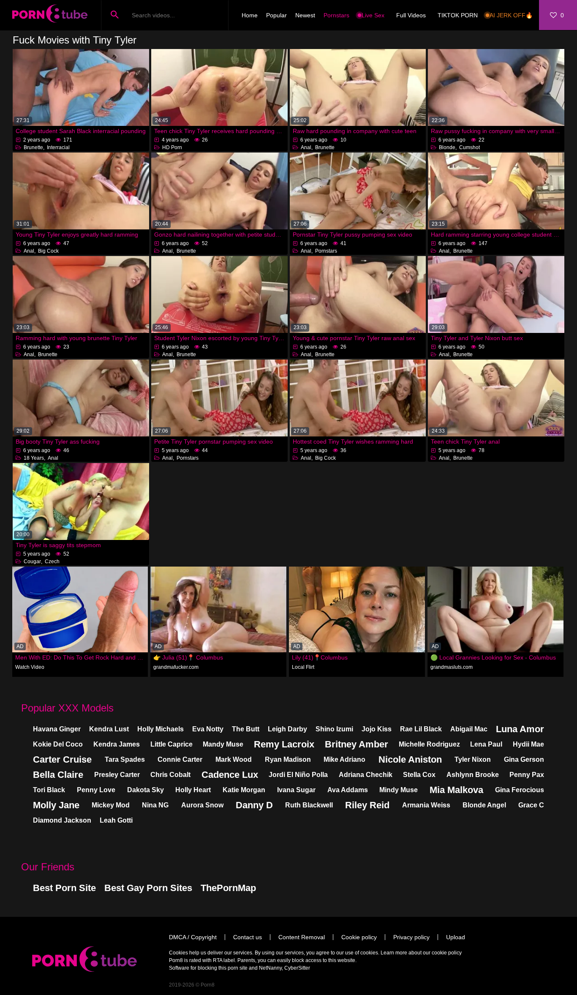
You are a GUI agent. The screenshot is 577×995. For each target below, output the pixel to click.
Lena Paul (486, 744)
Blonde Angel (484, 805)
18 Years (34, 458)
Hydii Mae (528, 744)
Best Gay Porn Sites (148, 888)
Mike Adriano (344, 759)
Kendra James (116, 744)
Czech (52, 561)
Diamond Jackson (62, 820)
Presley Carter (117, 774)
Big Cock (48, 251)
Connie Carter (180, 759)
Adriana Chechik (365, 774)
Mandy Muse (223, 744)
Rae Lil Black (421, 729)
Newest (305, 15)
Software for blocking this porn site (208, 968)
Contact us (247, 937)
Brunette (33, 147)
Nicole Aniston (410, 759)
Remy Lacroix (284, 744)
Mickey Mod (111, 805)
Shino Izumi (334, 729)
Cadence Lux (229, 774)
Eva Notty (207, 729)
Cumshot (469, 147)
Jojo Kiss (377, 729)
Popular (276, 15)
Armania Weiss (426, 805)
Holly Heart (193, 789)
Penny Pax (526, 774)
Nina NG (155, 805)
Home (250, 15)
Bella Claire (58, 774)
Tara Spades (125, 759)
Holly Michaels (160, 729)
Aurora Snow (202, 805)
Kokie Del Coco (58, 744)
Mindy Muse (398, 789)
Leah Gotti (116, 820)
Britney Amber (356, 744)
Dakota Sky (145, 789)
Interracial (58, 147)
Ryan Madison (288, 759)
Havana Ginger (57, 729)
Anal (306, 147)
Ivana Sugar (296, 789)
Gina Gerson (524, 759)
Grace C (531, 805)
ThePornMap (228, 888)
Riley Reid (367, 805)
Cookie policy (359, 937)
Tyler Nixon (473, 759)
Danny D (254, 805)
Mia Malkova (456, 790)
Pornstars (336, 15)
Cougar (32, 561)
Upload (455, 937)
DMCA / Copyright (193, 937)
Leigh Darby (287, 729)
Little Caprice (171, 744)
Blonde (447, 147)
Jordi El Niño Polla (298, 774)
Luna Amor (520, 729)
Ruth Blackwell (309, 805)
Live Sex (373, 15)
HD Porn (172, 147)
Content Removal (301, 937)
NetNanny (270, 968)
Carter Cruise (62, 759)
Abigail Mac (468, 729)
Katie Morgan (244, 789)
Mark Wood (233, 759)
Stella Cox (419, 774)
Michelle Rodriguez (429, 744)
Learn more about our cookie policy (421, 953)
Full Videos (411, 15)
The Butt (245, 729)
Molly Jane (56, 805)
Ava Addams (347, 789)
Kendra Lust (109, 729)
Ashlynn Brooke (472, 774)
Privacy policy (411, 937)
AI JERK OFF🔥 (511, 15)
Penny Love (96, 789)
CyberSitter (297, 968)
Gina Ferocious (519, 789)
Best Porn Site (64, 888)
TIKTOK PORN (458, 15)
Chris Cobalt (170, 774)
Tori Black (49, 789)
